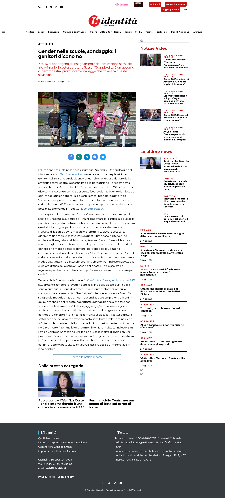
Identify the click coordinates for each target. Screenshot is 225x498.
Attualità (105, 32)
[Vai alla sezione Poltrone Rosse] (138, 4)
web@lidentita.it (56, 468)
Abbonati (155, 4)
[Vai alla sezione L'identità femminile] (121, 4)
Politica (30, 32)
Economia (53, 32)
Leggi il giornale (170, 10)
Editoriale (161, 32)
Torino (149, 32)
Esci (185, 9)
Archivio (197, 32)
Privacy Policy (46, 476)
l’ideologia (91, 208)
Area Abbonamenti (176, 4)
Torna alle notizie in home (87, 357)
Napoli (128, 32)
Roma (117, 32)
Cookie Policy (66, 476)
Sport (93, 32)
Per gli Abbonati (180, 32)
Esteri (41, 32)
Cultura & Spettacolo (75, 32)
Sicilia (138, 32)
